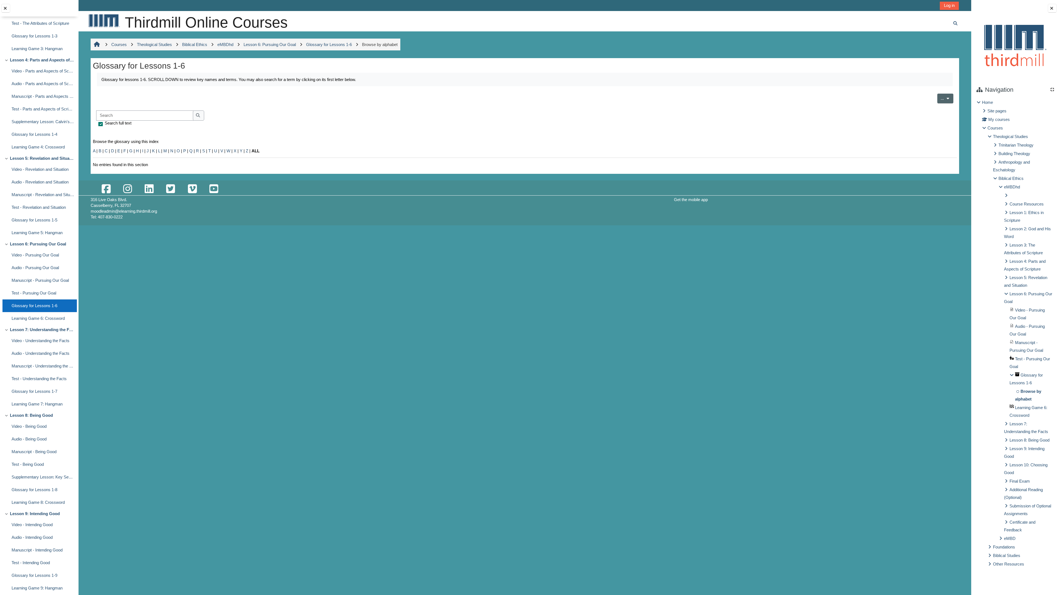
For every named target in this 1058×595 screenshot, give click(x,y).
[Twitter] (170, 189)
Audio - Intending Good (32, 537)
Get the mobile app (691, 199)
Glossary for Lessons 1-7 (34, 391)
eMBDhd (1012, 187)
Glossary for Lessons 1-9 (34, 575)
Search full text (118, 123)
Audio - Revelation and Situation (40, 182)
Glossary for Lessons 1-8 (34, 489)
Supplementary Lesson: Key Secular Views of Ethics (43, 477)
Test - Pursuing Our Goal (34, 293)
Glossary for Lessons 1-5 (34, 220)
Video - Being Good (29, 426)
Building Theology (1014, 153)
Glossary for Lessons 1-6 (34, 305)
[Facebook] (106, 189)
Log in (949, 5)
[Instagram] (127, 189)
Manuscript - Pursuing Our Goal (40, 280)
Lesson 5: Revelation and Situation (42, 158)
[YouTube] (214, 189)
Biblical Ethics (1011, 178)
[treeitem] (1014, 333)
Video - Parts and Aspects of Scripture (43, 71)
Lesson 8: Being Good (31, 415)
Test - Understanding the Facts (39, 378)
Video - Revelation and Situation (40, 169)
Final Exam (1020, 481)
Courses (995, 128)
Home (987, 102)
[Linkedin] (149, 189)
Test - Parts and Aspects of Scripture (43, 109)
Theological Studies (1010, 136)
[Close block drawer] (1052, 8)
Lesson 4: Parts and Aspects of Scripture (42, 60)
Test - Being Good (28, 464)
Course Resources (1027, 204)
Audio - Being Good (29, 439)
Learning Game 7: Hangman (37, 404)
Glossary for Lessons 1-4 (34, 134)
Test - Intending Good (31, 562)
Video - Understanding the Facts (40, 340)
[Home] (103, 20)
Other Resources (1008, 564)
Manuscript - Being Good (34, 451)
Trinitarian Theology (1015, 145)
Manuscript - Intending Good (37, 550)
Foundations (1004, 547)
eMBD (1010, 538)
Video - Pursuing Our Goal (35, 255)
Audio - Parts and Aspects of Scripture (43, 83)
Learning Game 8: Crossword (38, 502)
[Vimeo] (192, 189)
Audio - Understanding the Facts (40, 353)
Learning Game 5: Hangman (37, 232)
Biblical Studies (1006, 555)
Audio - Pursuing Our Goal (35, 267)
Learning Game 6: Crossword (38, 318)
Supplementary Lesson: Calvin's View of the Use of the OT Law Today (43, 121)
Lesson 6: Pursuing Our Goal (38, 244)
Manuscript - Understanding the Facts (43, 366)
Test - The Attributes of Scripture (40, 23)
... (947, 98)
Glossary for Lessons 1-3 (34, 36)
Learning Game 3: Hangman (37, 48)
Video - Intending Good (32, 524)
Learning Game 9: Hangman (37, 588)
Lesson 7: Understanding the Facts (42, 329)
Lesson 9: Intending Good (35, 513)
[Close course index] (5, 8)
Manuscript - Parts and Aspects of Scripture (43, 96)
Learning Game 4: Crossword (38, 147)
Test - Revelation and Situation (39, 207)
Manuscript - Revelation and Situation (43, 194)
